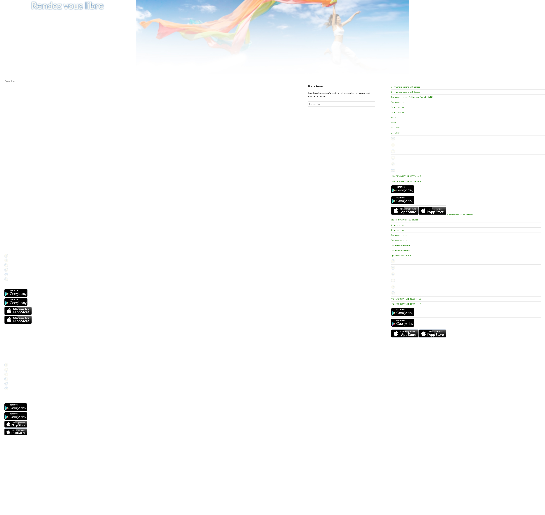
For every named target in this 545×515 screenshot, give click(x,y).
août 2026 (8, 154)
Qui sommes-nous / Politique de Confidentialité (412, 97)
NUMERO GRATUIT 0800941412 (406, 176)
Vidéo (393, 117)
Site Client (395, 127)
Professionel (9, 245)
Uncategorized (10, 178)
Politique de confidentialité (14, 252)
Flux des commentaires (13, 200)
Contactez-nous (398, 107)
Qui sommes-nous (399, 102)
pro (5, 175)
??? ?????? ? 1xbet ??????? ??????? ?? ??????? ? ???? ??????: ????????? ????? (15, 101)
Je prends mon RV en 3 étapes (459, 214)
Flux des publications (12, 196)
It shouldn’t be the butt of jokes (15, 96)
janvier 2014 (9, 157)
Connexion (8, 193)
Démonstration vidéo (12, 351)
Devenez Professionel (400, 245)
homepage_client (10, 172)
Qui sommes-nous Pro (401, 255)
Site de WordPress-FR (12, 203)
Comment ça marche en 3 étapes (405, 87)
